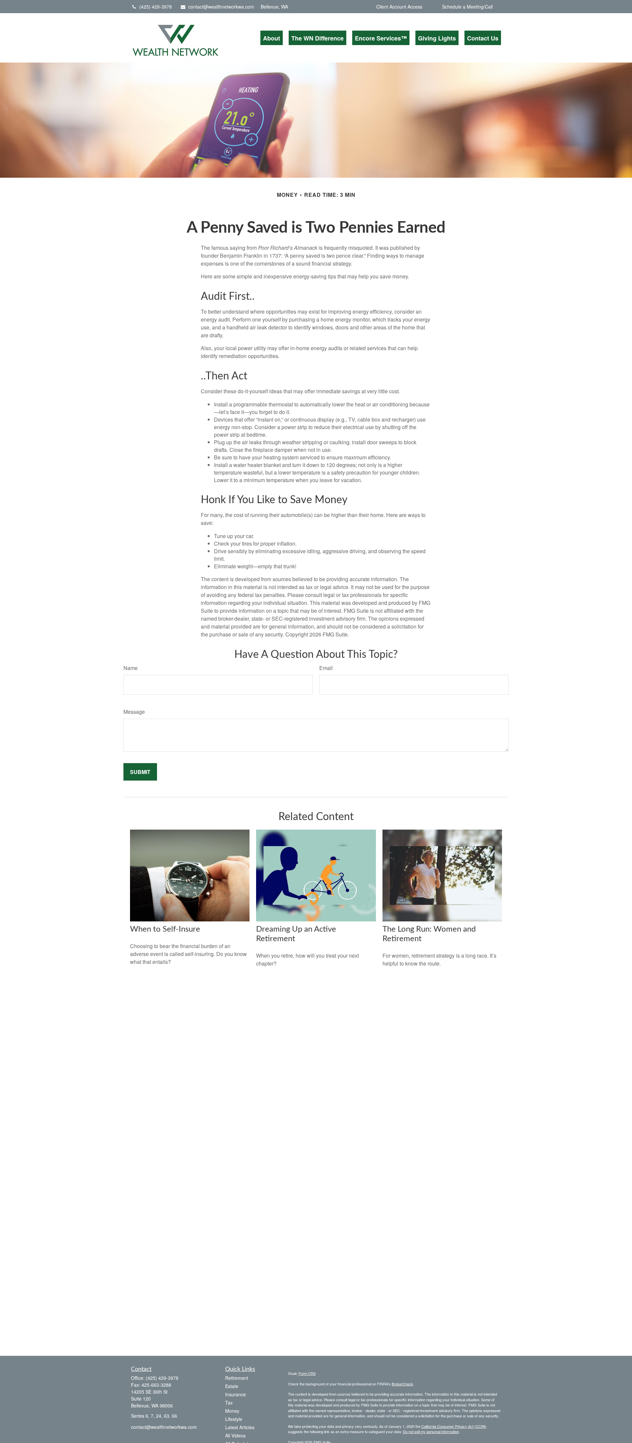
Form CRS (307, 1373)
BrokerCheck (402, 1383)
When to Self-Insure (165, 929)
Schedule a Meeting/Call (467, 6)
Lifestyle (233, 1419)
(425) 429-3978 (155, 6)
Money (232, 1410)
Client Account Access (399, 6)
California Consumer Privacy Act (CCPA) (454, 1426)
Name (130, 668)
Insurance (235, 1394)
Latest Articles (239, 1427)
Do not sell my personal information (431, 1431)
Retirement (236, 1378)
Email (326, 668)
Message (134, 711)
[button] (271, 38)
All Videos (235, 1435)
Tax (229, 1402)
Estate (231, 1386)
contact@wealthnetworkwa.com (221, 6)
